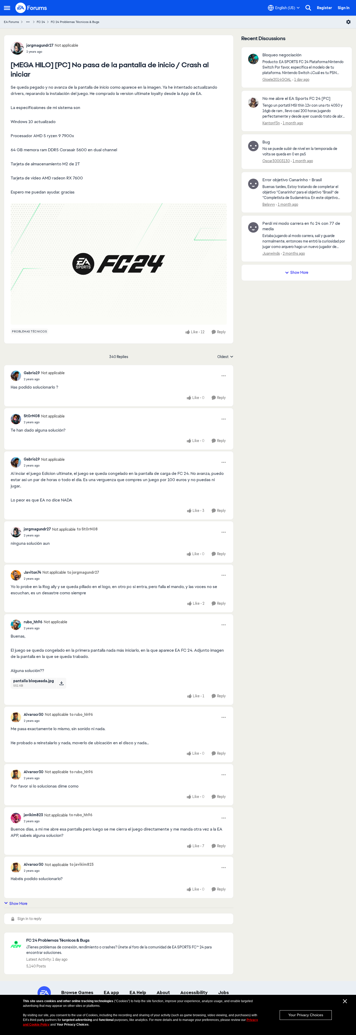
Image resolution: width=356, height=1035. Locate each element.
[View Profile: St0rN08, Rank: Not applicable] (16, 419)
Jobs (223, 992)
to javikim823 (82, 864)
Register (324, 7)
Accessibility (194, 992)
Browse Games (77, 992)
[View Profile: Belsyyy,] (253, 184)
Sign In (343, 7)
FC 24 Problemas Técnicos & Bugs (75, 22)
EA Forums (11, 22)
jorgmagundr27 (39, 45)
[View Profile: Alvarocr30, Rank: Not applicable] (16, 717)
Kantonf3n (271, 123)
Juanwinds (271, 253)
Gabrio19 (32, 373)
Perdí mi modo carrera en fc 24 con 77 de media (301, 226)
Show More (18, 903)
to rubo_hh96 (81, 714)
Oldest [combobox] (225, 357)
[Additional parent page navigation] (28, 22)
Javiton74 (32, 572)
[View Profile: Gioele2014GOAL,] (253, 59)
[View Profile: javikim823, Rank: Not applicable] (16, 818)
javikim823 (33, 815)
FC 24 (41, 22)
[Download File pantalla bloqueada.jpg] (61, 683)
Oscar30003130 (276, 161)
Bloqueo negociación (282, 55)
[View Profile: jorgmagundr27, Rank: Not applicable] (17, 48)
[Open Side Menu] (7, 8)
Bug (266, 142)
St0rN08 (32, 416)
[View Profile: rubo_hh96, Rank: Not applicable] (16, 625)
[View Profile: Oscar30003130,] (253, 146)
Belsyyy (268, 204)
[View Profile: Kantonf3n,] (253, 102)
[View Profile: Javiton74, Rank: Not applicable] (16, 575)
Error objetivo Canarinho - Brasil (292, 180)
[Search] (308, 8)
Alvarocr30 (34, 714)
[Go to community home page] (31, 8)
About (163, 992)
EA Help (138, 992)
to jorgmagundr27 (83, 572)
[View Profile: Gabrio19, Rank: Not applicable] (16, 376)
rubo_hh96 (33, 622)
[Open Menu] (348, 22)
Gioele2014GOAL (276, 79)
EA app (111, 992)
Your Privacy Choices (305, 1015)
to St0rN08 (87, 529)
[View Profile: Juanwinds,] (253, 227)
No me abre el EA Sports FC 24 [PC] (296, 98)
